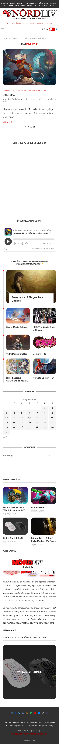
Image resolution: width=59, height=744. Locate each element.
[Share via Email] (34, 127)
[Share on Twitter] (31, 126)
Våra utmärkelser (47, 3)
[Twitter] (19, 712)
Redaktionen (16, 3)
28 (37, 427)
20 (29, 422)
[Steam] (43, 712)
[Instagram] (12, 712)
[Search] (43, 29)
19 (22, 422)
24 (6, 427)
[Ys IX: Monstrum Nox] (18, 342)
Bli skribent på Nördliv (14, 6)
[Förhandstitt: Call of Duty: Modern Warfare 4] (43, 526)
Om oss (4, 3)
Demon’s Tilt (39, 354)
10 (6, 417)
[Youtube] (35, 712)
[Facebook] (15, 712)
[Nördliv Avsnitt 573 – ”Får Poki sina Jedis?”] (15, 495)
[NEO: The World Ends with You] (44, 315)
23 (52, 422)
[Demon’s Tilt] (44, 342)
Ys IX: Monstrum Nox (16, 354)
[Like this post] (25, 127)
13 (29, 417)
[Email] (39, 712)
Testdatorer (30, 3)
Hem (5, 38)
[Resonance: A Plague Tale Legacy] (31, 286)
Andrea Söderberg (13, 99)
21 (37, 422)
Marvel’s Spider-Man (43, 378)
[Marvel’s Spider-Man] (44, 366)
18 (14, 422)
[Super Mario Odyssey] (18, 315)
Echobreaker (38, 507)
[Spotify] (31, 712)
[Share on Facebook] (28, 127)
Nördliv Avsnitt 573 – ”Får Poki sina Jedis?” (14, 509)
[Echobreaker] (43, 495)
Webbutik (31, 6)
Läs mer (6, 122)
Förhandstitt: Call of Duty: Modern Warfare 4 (43, 539)
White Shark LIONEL (13, 538)
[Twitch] (47, 712)
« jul (5, 437)
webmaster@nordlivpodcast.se (29, 733)
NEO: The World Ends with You (44, 328)
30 (52, 427)
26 (21, 427)
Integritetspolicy (47, 6)
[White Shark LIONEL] (15, 526)
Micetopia (9, 95)
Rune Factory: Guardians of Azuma (17, 379)
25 (14, 427)
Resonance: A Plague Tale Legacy (27, 299)
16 (52, 417)
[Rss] (27, 712)
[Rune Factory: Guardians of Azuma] (18, 366)
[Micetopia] (29, 67)
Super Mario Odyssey (17, 327)
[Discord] (23, 712)
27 (29, 427)
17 (7, 422)
